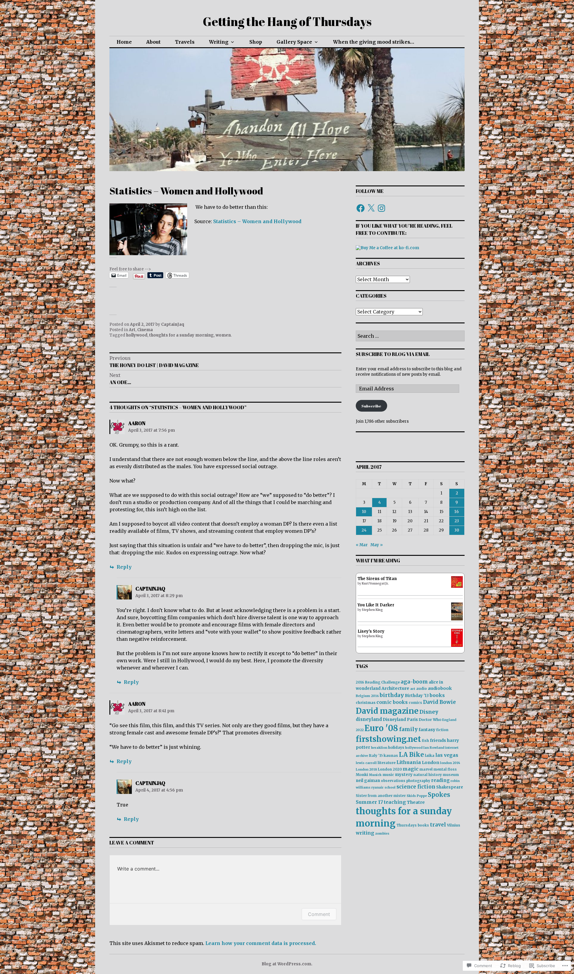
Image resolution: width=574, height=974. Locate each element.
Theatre (416, 802)
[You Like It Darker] (457, 619)
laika (429, 755)
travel (438, 824)
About (153, 42)
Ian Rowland (433, 748)
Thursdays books (412, 825)
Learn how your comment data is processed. (260, 943)
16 (456, 511)
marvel (426, 769)
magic (411, 769)
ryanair (377, 787)
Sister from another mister (381, 796)
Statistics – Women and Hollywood (257, 221)
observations (393, 781)
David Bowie (439, 702)
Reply (124, 567)
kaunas (391, 755)
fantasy (427, 729)
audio (421, 689)
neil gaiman (368, 780)
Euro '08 (381, 728)
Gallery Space (294, 42)
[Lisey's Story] (457, 645)
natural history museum (436, 775)
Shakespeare (449, 787)
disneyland (369, 719)
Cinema (145, 329)
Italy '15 (376, 756)
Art (132, 329)
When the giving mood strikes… (373, 42)
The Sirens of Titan (377, 578)
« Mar (362, 544)
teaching (395, 802)
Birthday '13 (417, 695)
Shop (255, 42)
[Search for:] (410, 336)
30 (456, 530)
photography (418, 781)
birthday (392, 695)
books (437, 695)
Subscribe (371, 406)
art (412, 689)
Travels (185, 42)
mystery (404, 774)
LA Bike (411, 755)
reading (440, 780)
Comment (319, 914)
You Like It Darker (376, 605)
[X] (371, 208)
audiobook (440, 688)
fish (425, 741)
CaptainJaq (172, 324)
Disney (428, 712)
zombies (382, 833)
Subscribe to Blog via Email (393, 354)
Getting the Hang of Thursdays (287, 21)
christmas (365, 702)
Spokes (439, 794)
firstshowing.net (388, 739)
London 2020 (390, 769)
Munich (375, 775)
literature (387, 763)
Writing (218, 42)
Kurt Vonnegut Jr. (375, 583)
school (390, 787)
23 (456, 520)
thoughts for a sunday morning (181, 335)
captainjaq (150, 588)
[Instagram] (381, 208)
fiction (442, 730)
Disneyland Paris (400, 719)
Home (124, 42)
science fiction (415, 786)
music (388, 774)
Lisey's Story (371, 631)
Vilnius (453, 825)
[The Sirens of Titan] (457, 586)
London (430, 762)
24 (364, 530)
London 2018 (366, 769)
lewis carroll (366, 763)
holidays (396, 747)
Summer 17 (369, 802)
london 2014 (450, 763)
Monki (362, 774)
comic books (392, 702)
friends (438, 740)
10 (364, 511)
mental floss (445, 769)
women (223, 335)
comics (415, 703)
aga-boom (414, 681)
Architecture (395, 688)
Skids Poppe (417, 796)
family (408, 729)
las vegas (446, 755)
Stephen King (372, 610)
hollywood (136, 335)
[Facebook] (360, 208)
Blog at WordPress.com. (287, 964)
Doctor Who (430, 719)
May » (376, 544)
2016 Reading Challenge (378, 682)
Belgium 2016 (367, 696)
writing (365, 833)
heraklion (379, 748)
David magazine (387, 711)
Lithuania (408, 762)
